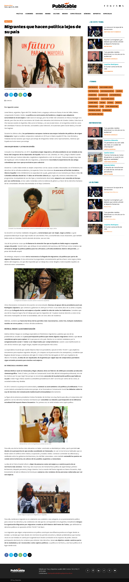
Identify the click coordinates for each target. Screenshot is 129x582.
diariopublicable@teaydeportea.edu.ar (60, 573)
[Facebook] (104, 5)
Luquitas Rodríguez (111, 64)
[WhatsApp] (20, 95)
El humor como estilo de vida (113, 67)
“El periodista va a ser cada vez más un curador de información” (114, 144)
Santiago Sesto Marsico (112, 32)
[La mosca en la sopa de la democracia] (95, 31)
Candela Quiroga (109, 149)
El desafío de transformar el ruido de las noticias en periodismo (113, 169)
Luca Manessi (108, 71)
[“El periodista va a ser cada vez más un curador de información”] (95, 145)
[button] (123, 6)
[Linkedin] (110, 5)
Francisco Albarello (111, 140)
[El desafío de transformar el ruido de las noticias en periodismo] (95, 169)
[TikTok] (113, 5)
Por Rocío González (111, 59)
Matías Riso (108, 46)
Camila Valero (109, 153)
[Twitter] (116, 5)
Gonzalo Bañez (109, 165)
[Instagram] (107, 5)
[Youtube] (119, 5)
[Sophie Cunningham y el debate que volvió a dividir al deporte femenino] (95, 44)
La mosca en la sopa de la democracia (113, 28)
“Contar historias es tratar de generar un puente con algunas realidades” (114, 157)
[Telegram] (25, 95)
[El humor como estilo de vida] (95, 69)
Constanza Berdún (110, 162)
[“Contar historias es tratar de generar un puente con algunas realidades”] (95, 157)
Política (8, 21)
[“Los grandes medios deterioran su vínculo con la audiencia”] (95, 56)
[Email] (30, 95)
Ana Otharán (108, 174)
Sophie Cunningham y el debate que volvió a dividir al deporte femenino (113, 41)
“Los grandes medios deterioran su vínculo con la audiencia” (114, 54)
